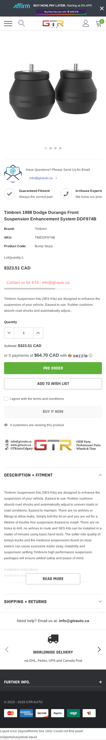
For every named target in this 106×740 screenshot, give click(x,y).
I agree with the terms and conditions (36, 399)
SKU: (8, 237)
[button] (53, 355)
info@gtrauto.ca (41, 178)
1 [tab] (46, 148)
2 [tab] (50, 148)
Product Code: (15, 246)
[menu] (8, 24)
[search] (21, 23)
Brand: (9, 229)
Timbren (41, 229)
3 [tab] (55, 148)
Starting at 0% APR (62, 5)
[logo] (53, 23)
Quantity (10, 322)
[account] (86, 23)
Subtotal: (10, 346)
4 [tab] (60, 148)
